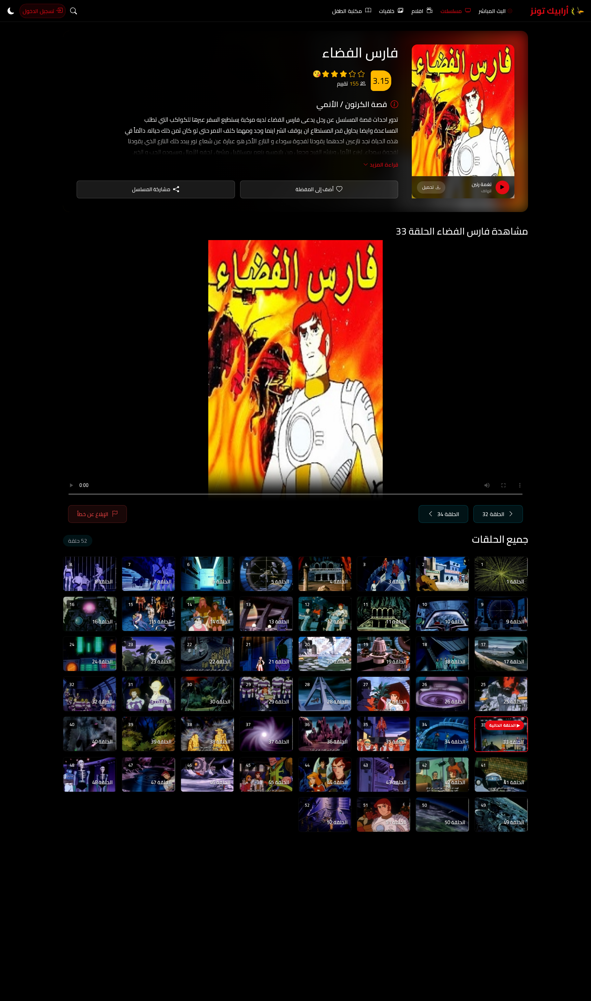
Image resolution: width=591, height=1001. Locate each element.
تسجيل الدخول (39, 11)
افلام (417, 11)
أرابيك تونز (550, 10)
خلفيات (386, 11)
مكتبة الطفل (347, 11)
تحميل (428, 187)
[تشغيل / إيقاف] (502, 187)
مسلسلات (451, 11)
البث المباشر (492, 11)
